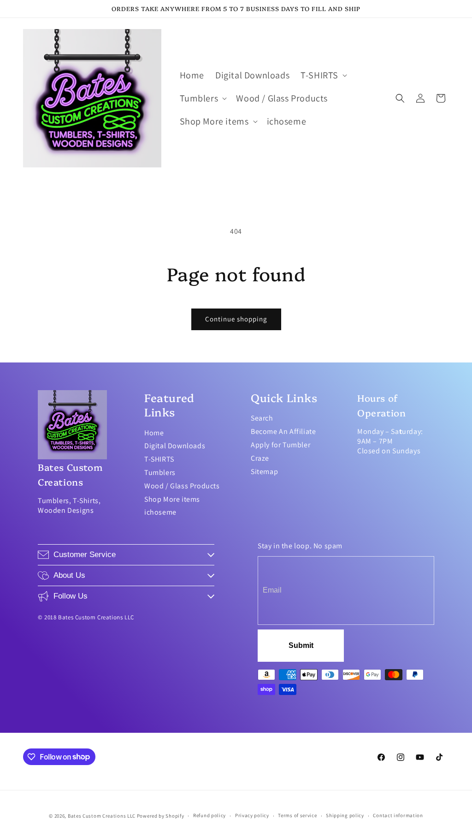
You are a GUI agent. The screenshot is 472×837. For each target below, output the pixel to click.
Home (154, 433)
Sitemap (264, 471)
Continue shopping (236, 319)
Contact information (398, 815)
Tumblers (160, 472)
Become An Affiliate (283, 431)
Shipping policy (345, 815)
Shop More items (172, 499)
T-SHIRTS (159, 459)
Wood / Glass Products (182, 486)
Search (262, 418)
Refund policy (209, 815)
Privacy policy (252, 815)
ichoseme (160, 512)
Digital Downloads (174, 446)
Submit (301, 645)
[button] (323, 75)
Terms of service (297, 815)
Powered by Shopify (160, 816)
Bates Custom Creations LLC (102, 816)
